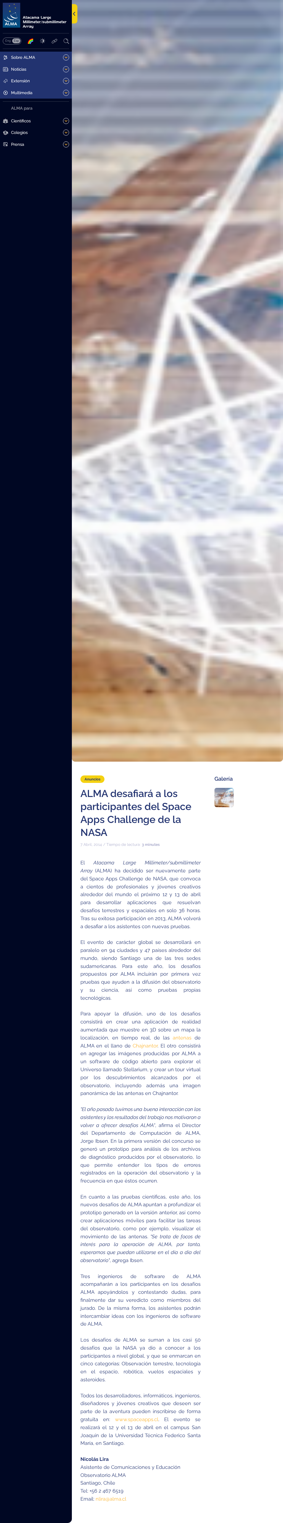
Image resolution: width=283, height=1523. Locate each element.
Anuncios (92, 779)
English (8, 40)
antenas (182, 1038)
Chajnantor (145, 1046)
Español (16, 40)
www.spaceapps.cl (136, 1419)
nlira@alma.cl (111, 1499)
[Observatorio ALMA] (36, 15)
